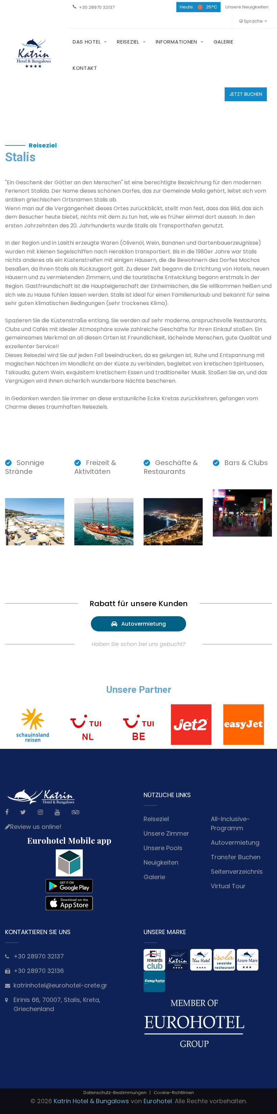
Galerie (223, 41)
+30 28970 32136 (39, 971)
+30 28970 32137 (97, 7)
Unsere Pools (163, 848)
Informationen (176, 41)
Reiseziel (128, 41)
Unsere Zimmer (166, 833)
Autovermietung (141, 624)
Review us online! (35, 826)
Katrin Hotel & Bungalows (91, 1101)
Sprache (253, 21)
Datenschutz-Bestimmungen (115, 1092)
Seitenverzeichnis (237, 871)
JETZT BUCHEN (245, 94)
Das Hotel (87, 41)
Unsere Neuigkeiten (247, 7)
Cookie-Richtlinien (174, 1092)
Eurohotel (158, 1101)
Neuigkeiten (161, 862)
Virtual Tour (228, 886)
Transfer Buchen (235, 857)
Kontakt (85, 68)
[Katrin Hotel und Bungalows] (34, 53)
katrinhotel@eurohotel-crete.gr (60, 985)
